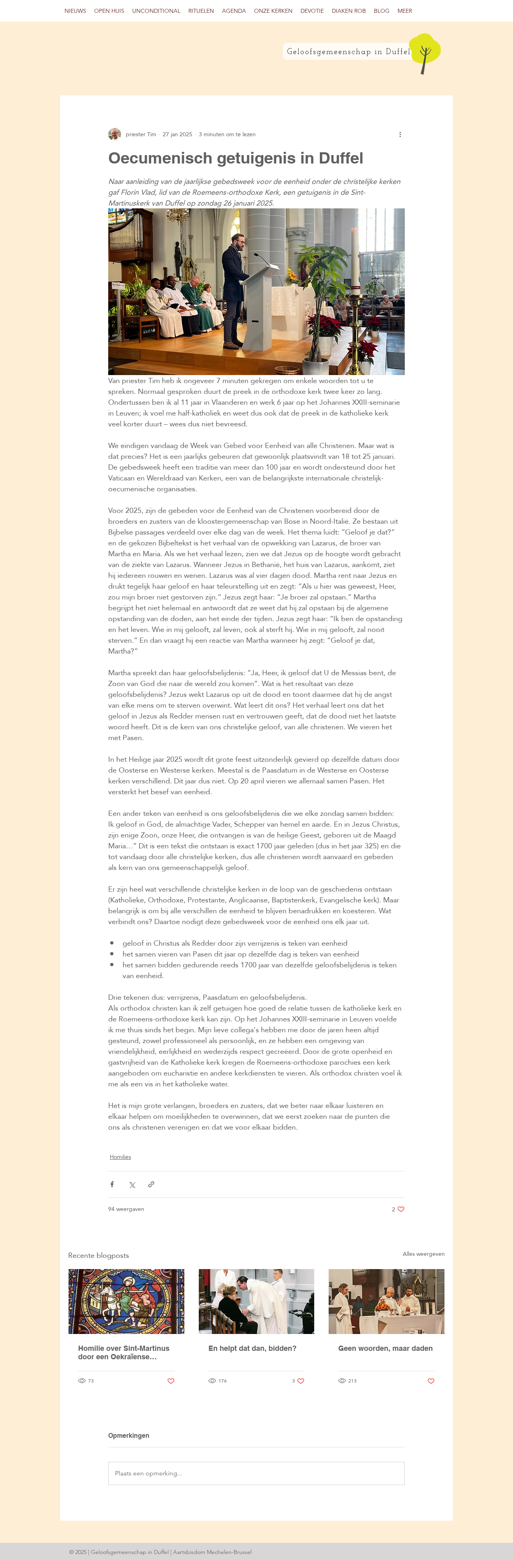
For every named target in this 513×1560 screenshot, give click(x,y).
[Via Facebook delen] (112, 1184)
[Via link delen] (151, 1184)
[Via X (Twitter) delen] (131, 1184)
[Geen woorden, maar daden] (386, 1301)
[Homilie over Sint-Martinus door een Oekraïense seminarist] (126, 1301)
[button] (109, 11)
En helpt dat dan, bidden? (252, 1348)
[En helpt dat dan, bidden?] (257, 1301)
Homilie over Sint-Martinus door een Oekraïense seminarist (124, 1352)
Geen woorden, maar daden (385, 1348)
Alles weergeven (424, 1254)
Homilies (120, 1157)
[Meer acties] (400, 134)
